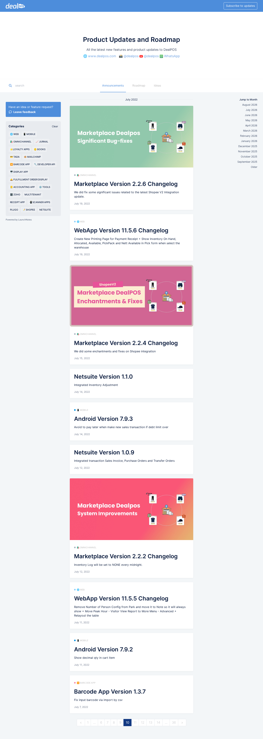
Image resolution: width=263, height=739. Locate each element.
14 (158, 722)
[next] (182, 722)
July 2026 (251, 109)
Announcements (113, 85)
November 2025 (247, 151)
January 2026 (249, 140)
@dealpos (131, 56)
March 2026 (250, 130)
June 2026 (251, 115)
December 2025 (247, 146)
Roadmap (138, 85)
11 (135, 722)
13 (150, 722)
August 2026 (249, 104)
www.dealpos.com (102, 56)
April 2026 (251, 125)
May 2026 (251, 120)
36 (174, 722)
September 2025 (247, 161)
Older (254, 166)
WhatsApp (172, 56)
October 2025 (249, 156)
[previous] (81, 722)
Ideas (157, 85)
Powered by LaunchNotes (19, 219)
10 (127, 722)
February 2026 (248, 135)
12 (142, 722)
